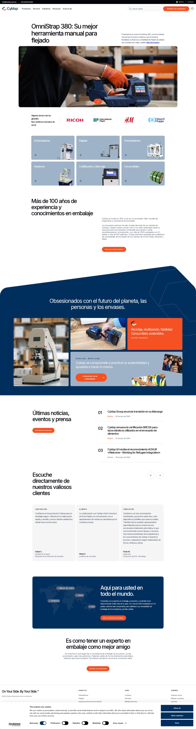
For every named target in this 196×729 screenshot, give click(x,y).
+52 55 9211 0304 (27, 2)
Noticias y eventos (177, 698)
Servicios (128, 698)
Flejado (81, 698)
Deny (177, 723)
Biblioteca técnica (131, 702)
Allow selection (177, 716)
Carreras (174, 702)
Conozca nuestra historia (114, 249)
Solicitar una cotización (176, 9)
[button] (26, 8)
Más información (152, 42)
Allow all (177, 708)
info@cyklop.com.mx (9, 2)
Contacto (191, 2)
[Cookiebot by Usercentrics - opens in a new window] (15, 724)
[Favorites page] (192, 8)
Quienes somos (176, 695)
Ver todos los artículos (43, 430)
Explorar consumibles (139, 338)
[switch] (65, 723)
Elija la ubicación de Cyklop (113, 618)
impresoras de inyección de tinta (90, 702)
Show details (118, 723)
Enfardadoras (83, 695)
